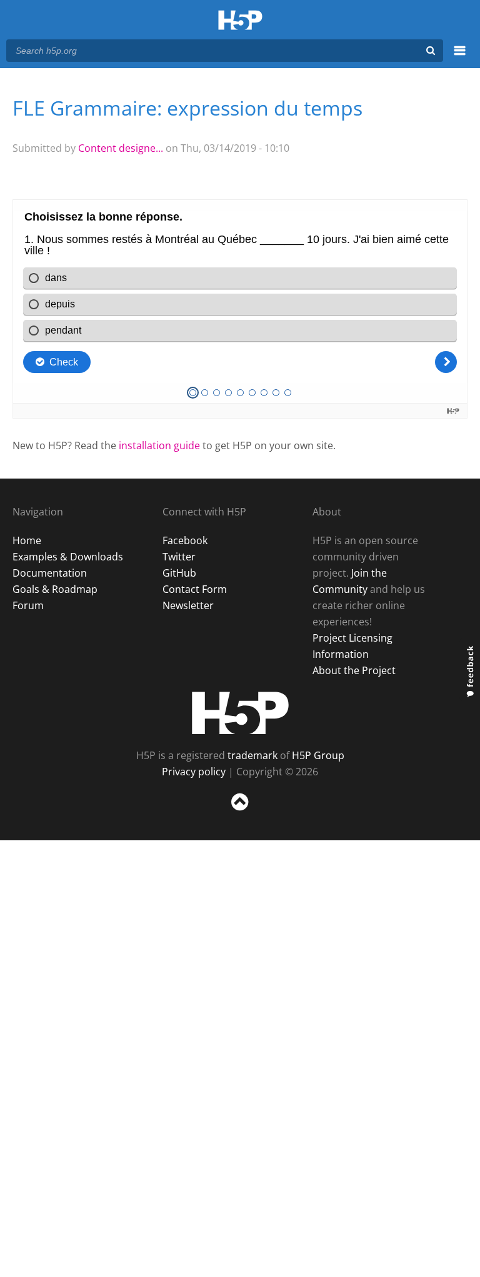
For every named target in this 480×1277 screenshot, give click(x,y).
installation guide (159, 445)
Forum (28, 605)
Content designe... (120, 148)
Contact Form (194, 589)
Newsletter (188, 605)
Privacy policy (194, 771)
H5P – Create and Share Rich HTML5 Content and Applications (240, 21)
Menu (460, 57)
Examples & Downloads (67, 557)
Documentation (49, 573)
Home (26, 540)
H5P (240, 713)
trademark (253, 755)
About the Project (354, 670)
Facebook (185, 540)
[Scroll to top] (240, 813)
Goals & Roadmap (55, 589)
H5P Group (318, 755)
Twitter (179, 557)
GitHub (179, 573)
